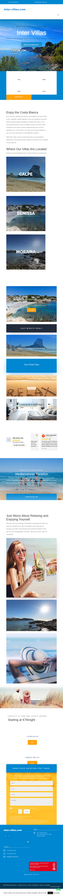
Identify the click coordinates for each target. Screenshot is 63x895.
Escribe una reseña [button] (19, 445)
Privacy (29, 885)
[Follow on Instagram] (5, 836)
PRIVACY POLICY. (40, 822)
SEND (27, 811)
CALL (32, 742)
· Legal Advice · (35, 885)
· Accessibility (46, 885)
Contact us (31, 388)
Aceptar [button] (50, 892)
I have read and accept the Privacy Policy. (23, 808)
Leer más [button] (35, 448)
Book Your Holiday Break (31, 44)
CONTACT (19, 97)
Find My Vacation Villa (31, 497)
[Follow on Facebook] (9, 836)
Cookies (41, 885)
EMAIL (32, 763)
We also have (31, 412)
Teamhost (54, 886)
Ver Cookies (56, 892)
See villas (31, 310)
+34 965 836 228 (14, 2)
